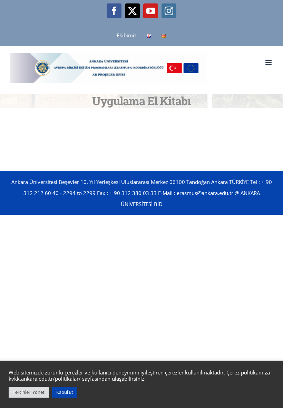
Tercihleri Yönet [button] (29, 392)
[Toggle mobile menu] (269, 62)
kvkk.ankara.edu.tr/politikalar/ (45, 378)
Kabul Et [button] (64, 392)
